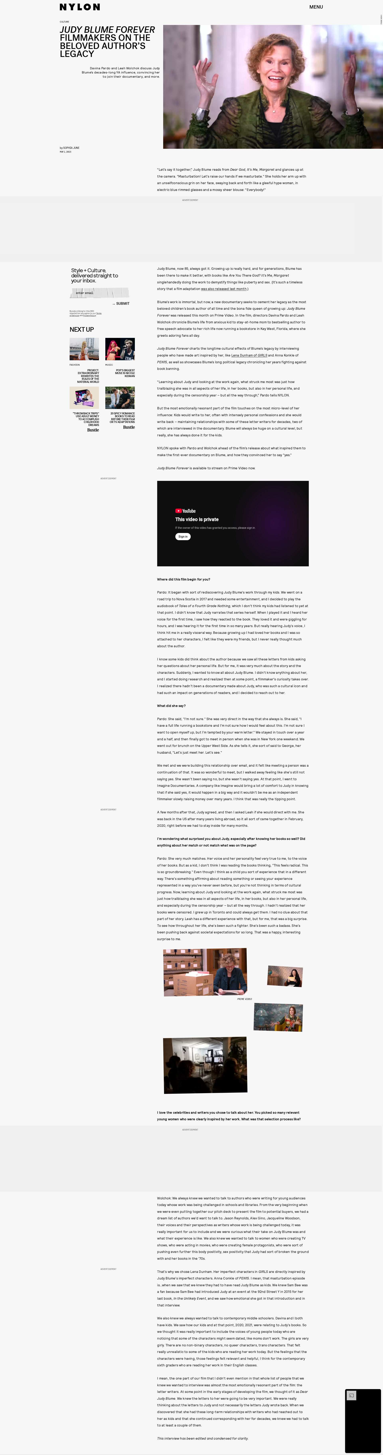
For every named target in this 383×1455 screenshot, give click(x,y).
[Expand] (349, 1392)
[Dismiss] (376, 1392)
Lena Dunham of (249, 355)
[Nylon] (80, 7)
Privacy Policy (89, 315)
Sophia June (71, 147)
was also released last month (224, 289)
